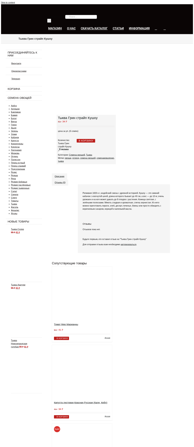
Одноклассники (18, 71)
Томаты (14, 201)
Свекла (14, 194)
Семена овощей (77, 155)
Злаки (14, 134)
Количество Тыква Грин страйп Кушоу (64, 143)
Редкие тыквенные (20, 188)
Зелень (14, 131)
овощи (68, 158)
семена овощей (88, 158)
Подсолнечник (18, 169)
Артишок (15, 109)
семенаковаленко (105, 158)
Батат (14, 118)
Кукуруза (15, 147)
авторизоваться (128, 244)
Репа (13, 179)
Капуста (15, 140)
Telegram (15, 79)
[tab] (59, 175)
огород (75, 158)
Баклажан (16, 112)
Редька (14, 175)
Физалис (15, 210)
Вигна (14, 121)
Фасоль (14, 207)
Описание (59, 176)
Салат (14, 191)
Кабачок (15, 137)
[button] (165, 28)
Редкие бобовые (19, 182)
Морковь (15, 153)
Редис (14, 172)
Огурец (14, 156)
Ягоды (14, 213)
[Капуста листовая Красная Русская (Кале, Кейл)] (82, 372)
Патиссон (15, 160)
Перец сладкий (18, 166)
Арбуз (14, 106)
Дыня (13, 128)
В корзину (86, 140)
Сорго (14, 198)
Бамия (14, 115)
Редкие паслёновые (21, 185)
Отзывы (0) (60, 182)
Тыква (89, 155)
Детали (107, 338)
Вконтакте (16, 63)
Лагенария (16, 150)
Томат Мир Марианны (66, 324)
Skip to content (8, 2)
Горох (14, 125)
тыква (61, 161)
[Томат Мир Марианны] (82, 293)
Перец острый (18, 163)
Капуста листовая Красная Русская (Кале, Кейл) (80, 402)
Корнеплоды (17, 144)
